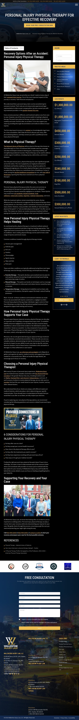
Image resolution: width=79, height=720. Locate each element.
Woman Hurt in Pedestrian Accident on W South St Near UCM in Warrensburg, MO (65, 247)
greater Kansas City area (30, 110)
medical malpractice (36, 196)
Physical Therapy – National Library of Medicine (18, 545)
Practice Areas (63, 641)
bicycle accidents (28, 193)
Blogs (60, 665)
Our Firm (61, 649)
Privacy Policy (64, 718)
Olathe (8, 378)
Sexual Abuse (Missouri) (63, 86)
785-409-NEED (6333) (59, 1)
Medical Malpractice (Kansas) (65, 77)
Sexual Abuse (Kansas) (63, 83)
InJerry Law (62, 654)
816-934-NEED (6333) (46, 1)
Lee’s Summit (24, 378)
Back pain (8, 249)
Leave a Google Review (65, 660)
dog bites (26, 196)
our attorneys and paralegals (29, 352)
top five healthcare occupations (24, 172)
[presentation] (62, 304)
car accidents (18, 193)
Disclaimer (57, 718)
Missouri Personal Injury (65, 646)
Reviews (61, 657)
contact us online (35, 533)
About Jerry (62, 652)
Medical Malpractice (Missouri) (62, 80)
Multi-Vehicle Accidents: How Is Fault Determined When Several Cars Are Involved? (64, 223)
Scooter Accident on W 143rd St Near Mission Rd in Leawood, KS (64, 241)
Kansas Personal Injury (65, 644)
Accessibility (71, 718)
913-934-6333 (11, 533)
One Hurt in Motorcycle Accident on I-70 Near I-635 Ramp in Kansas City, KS (65, 235)
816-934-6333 (23, 533)
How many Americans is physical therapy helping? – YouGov (21, 548)
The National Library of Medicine (14, 146)
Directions (31, 655)
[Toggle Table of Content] (20, 48)
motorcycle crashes (16, 196)
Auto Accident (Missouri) (63, 74)
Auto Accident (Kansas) (63, 71)
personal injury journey (14, 97)
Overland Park (15, 378)
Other (58, 89)
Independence (34, 378)
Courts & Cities (63, 662)
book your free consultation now (39, 25)
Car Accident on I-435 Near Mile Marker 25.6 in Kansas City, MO (64, 230)
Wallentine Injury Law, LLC (23, 33)
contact (28, 130)
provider (6, 382)
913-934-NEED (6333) (33, 1)
